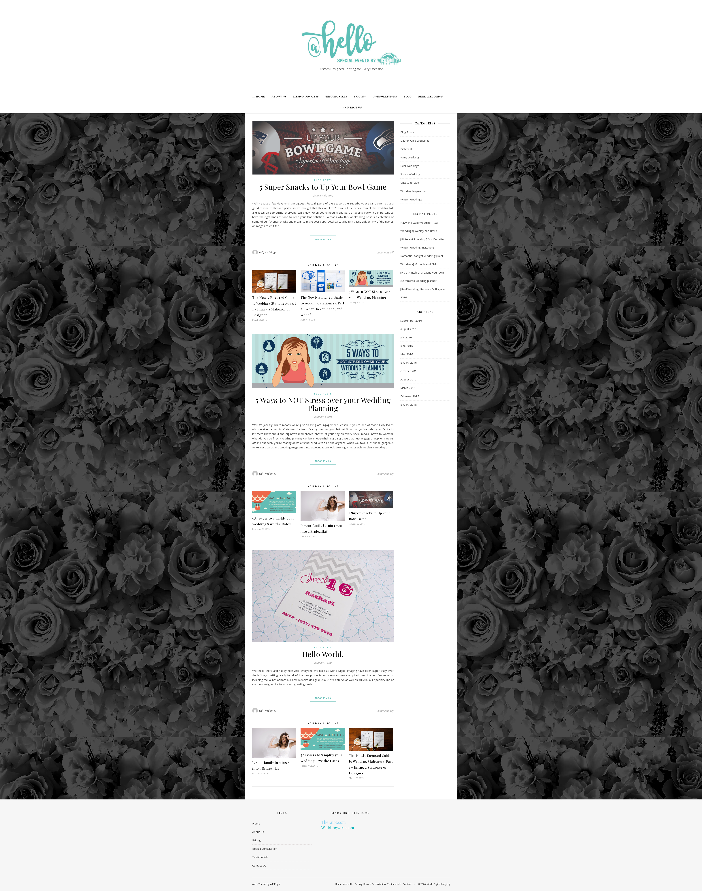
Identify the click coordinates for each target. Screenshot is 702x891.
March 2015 (407, 388)
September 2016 (411, 320)
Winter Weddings (411, 199)
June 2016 (406, 346)
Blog (408, 96)
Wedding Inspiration (413, 191)
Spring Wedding (410, 174)
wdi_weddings (267, 252)
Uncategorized (409, 182)
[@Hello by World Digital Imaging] (351, 42)
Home (260, 96)
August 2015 (408, 379)
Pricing (360, 96)
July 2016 (406, 337)
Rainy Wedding (409, 157)
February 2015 (409, 396)
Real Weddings (430, 96)
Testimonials (336, 96)
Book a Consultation (264, 848)
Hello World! (323, 654)
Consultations (385, 96)
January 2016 (408, 362)
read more (322, 239)
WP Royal (275, 884)
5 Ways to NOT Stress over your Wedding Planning (323, 404)
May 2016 (406, 354)
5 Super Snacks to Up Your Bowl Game (323, 187)
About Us (279, 96)
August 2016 (408, 329)
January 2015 (408, 404)
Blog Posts (323, 180)
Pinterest (406, 149)
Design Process (306, 96)
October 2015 (409, 371)
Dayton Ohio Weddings (414, 140)
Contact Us (352, 107)
